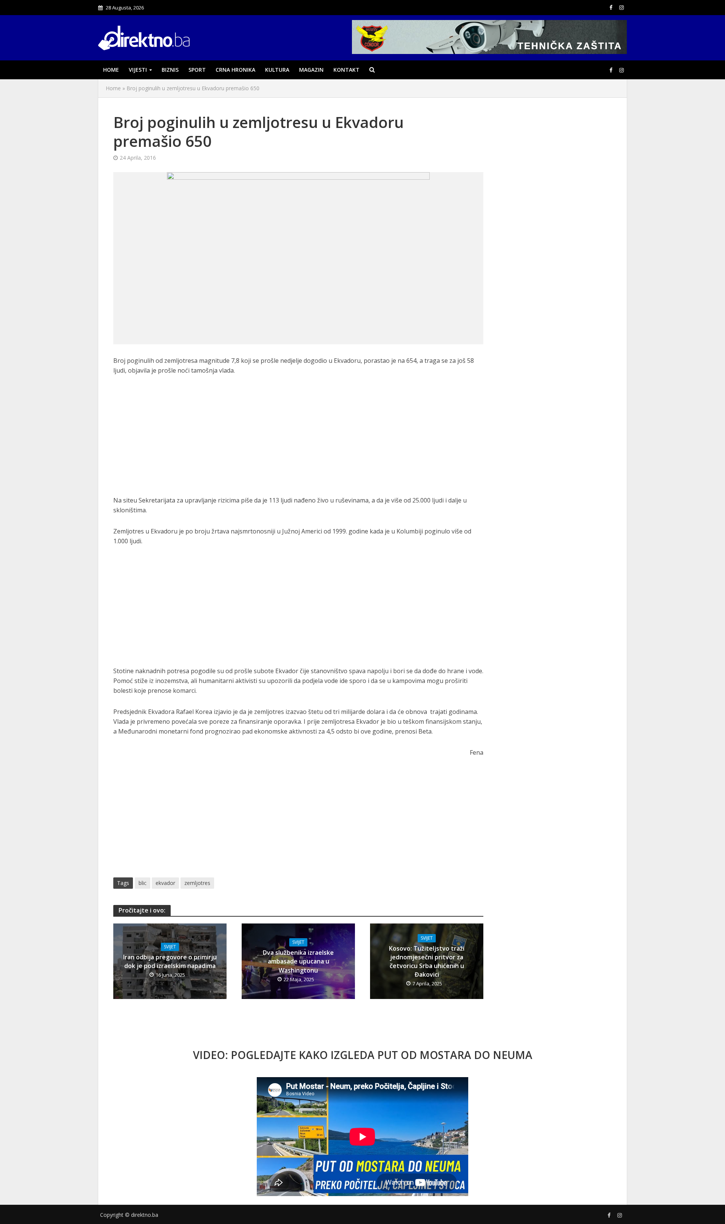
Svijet (170, 946)
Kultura (277, 69)
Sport (197, 69)
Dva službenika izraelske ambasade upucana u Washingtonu (298, 961)
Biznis (170, 69)
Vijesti (138, 69)
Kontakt (346, 69)
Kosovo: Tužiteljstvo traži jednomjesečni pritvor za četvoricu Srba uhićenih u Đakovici (426, 961)
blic (143, 882)
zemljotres (197, 882)
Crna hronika (235, 69)
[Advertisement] (298, 439)
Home (111, 69)
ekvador (165, 882)
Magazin (311, 69)
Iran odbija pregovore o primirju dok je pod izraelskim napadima (170, 961)
